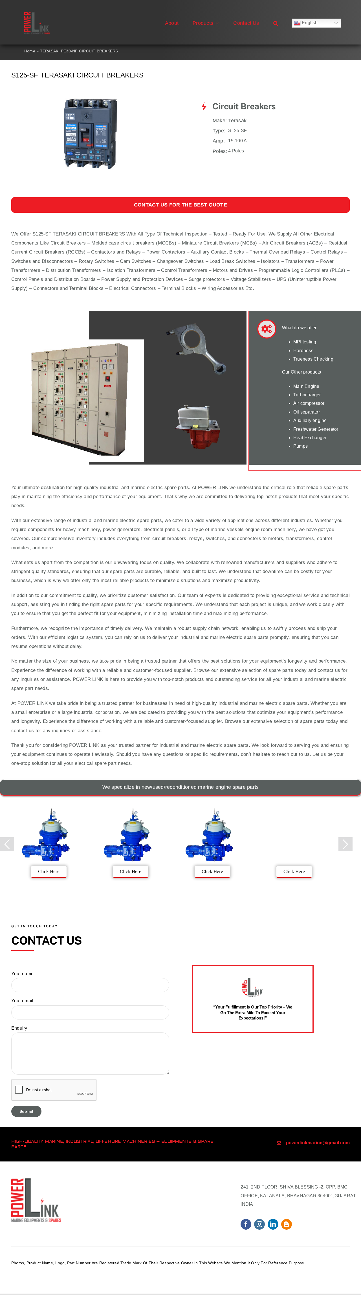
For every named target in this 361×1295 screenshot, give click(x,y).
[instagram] (259, 1224)
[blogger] (286, 1224)
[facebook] (246, 1224)
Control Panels (27, 279)
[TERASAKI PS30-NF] (90, 93)
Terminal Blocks (179, 288)
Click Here (49, 871)
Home (29, 51)
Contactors (103, 252)
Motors (220, 270)
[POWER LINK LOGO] (37, 14)
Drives (246, 270)
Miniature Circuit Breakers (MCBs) (219, 243)
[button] (275, 23)
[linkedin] (273, 1224)
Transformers (299, 261)
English (309, 22)
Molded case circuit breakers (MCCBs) (133, 243)
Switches (21, 261)
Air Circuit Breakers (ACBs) (292, 243)
